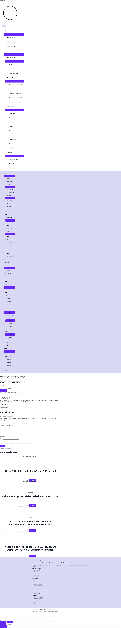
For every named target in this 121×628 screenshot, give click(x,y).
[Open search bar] (2, 22)
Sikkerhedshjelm (10, 301)
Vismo (5, 404)
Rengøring (8, 318)
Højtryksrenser (11, 342)
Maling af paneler (13, 130)
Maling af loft (12, 126)
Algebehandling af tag (14, 73)
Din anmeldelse (3, 436)
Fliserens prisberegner (12, 42)
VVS (4, 259)
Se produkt (3, 390)
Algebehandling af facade (14, 64)
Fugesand (10, 340)
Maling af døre (12, 113)
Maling (5, 173)
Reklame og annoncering (38, 598)
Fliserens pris (36, 592)
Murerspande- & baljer (11, 315)
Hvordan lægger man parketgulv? (16, 97)
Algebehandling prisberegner (13, 37)
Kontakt (35, 602)
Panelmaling (9, 206)
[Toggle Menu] (14, 34)
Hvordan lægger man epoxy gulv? (16, 84)
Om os (35, 603)
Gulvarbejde (10, 77)
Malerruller (11, 242)
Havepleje (8, 331)
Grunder (8, 184)
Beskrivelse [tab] (4, 395)
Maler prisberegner (11, 46)
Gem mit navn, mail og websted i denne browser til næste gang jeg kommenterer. (15, 443)
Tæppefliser (9, 365)
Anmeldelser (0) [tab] (5, 398)
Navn (1, 438)
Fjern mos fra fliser (13, 163)
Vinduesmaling (9, 214)
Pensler (10, 248)
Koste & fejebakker (12, 329)
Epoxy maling (11, 200)
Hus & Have (6, 309)
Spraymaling (9, 211)
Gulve (5, 348)
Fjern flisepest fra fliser (14, 159)
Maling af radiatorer (13, 135)
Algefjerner (11, 337)
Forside (1, 376)
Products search (4, 23)
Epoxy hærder (11, 192)
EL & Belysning (6, 262)
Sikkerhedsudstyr (7, 284)
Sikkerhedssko (9, 295)
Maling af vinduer (13, 139)
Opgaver (6, 50)
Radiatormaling (9, 209)
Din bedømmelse (3, 425)
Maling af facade (13, 117)
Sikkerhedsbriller (10, 292)
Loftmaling (8, 203)
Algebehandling (10, 57)
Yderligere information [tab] (6, 397)
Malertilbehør (9, 231)
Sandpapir (10, 253)
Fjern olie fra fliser (13, 168)
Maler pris (36, 590)
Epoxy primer (11, 189)
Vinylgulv (8, 370)
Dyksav (8, 276)
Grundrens (10, 323)
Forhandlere (36, 599)
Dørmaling (8, 178)
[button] (10, 31)
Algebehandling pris (37, 593)
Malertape (10, 245)
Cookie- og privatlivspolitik (38, 597)
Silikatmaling (11, 225)
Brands (35, 601)
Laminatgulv (9, 356)
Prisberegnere (7, 30)
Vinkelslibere (9, 281)
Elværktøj (5, 265)
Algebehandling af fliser (38, 585)
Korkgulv (8, 353)
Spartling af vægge (13, 148)
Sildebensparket (9, 368)
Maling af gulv (12, 122)
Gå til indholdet (2, 0)
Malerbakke (11, 239)
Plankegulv (9, 362)
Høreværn (8, 304)
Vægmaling (9, 217)
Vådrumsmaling (9, 228)
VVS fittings (6, 407)
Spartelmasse (11, 256)
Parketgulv (9, 359)
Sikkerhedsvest (9, 298)
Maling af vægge (13, 143)
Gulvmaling (9, 195)
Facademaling (9, 181)
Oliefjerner (10, 326)
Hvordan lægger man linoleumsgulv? (16, 93)
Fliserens (9, 152)
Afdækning (10, 236)
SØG (4, 25)
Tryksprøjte (11, 345)
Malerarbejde (10, 106)
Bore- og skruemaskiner (8, 272)
